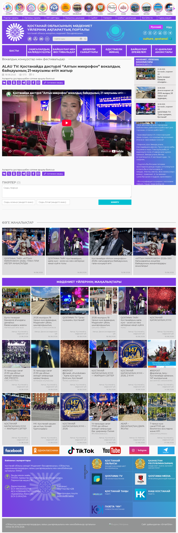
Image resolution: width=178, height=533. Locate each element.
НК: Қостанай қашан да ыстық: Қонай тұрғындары (44, 426)
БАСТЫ (14, 50)
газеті (116, 492)
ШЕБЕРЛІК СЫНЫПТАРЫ (89, 50)
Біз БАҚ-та (147, 18)
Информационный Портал (161, 477)
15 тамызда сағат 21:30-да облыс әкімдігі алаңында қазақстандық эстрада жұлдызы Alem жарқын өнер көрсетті (44, 375)
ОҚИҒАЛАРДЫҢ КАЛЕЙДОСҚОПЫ (39, 50)
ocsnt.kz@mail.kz (65, 496)
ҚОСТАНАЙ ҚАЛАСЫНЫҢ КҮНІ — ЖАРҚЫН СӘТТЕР (103, 373)
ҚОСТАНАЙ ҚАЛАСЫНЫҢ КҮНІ (160, 318)
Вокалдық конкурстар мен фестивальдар (33, 59)
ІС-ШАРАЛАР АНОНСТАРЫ (163, 50)
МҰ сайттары (52, 18)
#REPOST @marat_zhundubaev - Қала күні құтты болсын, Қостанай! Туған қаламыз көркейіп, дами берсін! (74, 375)
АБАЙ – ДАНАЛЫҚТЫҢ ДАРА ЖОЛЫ (132, 426)
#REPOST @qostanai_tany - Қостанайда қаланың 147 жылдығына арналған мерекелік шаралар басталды (161, 375)
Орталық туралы (32, 18)
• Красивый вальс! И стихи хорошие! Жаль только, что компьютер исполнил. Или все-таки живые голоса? (155, 137)
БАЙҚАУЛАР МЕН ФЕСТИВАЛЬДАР (64, 50)
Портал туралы (10, 18)
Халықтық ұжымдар (75, 18)
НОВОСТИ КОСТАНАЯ (114, 507)
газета (159, 492)
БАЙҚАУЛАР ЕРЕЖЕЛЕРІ (139, 50)
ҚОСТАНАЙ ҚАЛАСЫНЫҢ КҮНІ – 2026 (74, 426)
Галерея (107, 18)
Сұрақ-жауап (165, 18)
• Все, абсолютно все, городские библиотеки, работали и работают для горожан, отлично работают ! (154, 127)
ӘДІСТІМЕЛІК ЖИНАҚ (114, 50)
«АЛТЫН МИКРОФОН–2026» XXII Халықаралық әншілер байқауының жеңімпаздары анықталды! (153, 262)
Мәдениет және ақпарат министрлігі (160, 464)
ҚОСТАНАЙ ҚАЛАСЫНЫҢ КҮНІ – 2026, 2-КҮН (132, 373)
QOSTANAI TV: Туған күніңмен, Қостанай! (73, 318)
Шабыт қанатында (127, 18)
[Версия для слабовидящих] (47, 39)
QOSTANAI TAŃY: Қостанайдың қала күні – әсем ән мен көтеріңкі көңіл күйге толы (66, 261)
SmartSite (166, 524)
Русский (156, 27)
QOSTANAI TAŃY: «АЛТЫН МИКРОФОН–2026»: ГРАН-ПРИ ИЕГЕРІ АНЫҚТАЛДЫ (21, 261)
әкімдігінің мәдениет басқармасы (115, 464)
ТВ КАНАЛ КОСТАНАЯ (114, 477)
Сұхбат (94, 18)
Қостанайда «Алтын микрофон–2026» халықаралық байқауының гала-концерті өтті (109, 261)
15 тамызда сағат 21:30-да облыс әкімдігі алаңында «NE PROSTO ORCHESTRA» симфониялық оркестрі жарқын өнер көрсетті (14, 375)
